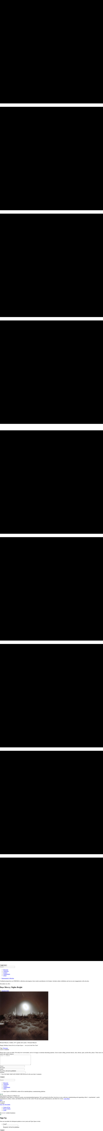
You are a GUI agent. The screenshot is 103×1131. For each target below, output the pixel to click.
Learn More (67, 1098)
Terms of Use (6, 1107)
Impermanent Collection (8, 978)
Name (1, 1066)
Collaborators (6, 974)
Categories (6, 971)
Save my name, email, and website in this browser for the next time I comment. (22, 1074)
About (4, 975)
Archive (5, 972)
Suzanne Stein (5, 990)
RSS (1, 1100)
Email (1, 1069)
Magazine (5, 969)
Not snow (5, 1048)
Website (2, 1072)
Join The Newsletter (5, 1104)
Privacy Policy (7, 1108)
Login (4, 1110)
